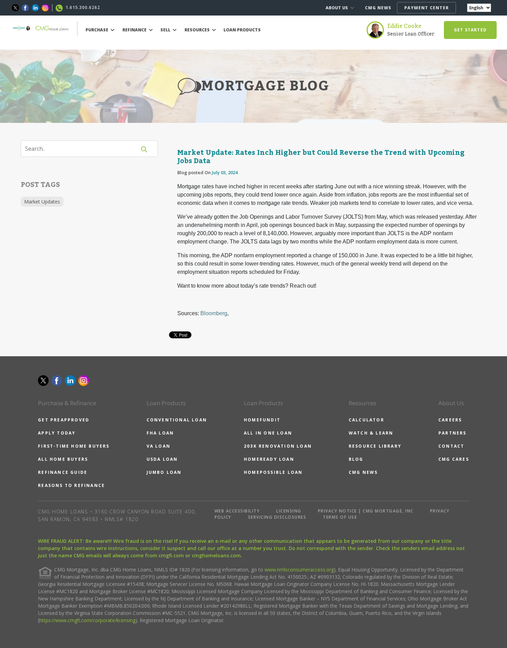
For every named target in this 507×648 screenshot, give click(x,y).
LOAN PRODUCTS (242, 30)
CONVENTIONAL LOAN (177, 420)
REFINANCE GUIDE (62, 472)
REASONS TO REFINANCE (71, 485)
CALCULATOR (366, 420)
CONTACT (451, 446)
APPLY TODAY (57, 433)
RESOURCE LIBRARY (375, 446)
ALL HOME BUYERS (63, 459)
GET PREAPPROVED (63, 420)
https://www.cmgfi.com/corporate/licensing (87, 620)
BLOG (356, 459)
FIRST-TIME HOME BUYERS (73, 446)
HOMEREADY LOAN (269, 459)
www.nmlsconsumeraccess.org (299, 569)
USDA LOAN (162, 459)
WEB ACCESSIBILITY (237, 511)
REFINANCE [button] (135, 30)
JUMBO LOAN (164, 472)
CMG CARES (453, 459)
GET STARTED (470, 30)
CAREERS (450, 420)
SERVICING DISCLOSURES (277, 517)
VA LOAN (158, 446)
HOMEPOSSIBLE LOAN (273, 472)
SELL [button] (165, 30)
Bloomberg (213, 313)
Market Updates (42, 201)
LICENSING (288, 511)
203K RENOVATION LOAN (278, 446)
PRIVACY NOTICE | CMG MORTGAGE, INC (366, 511)
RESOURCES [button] (198, 30)
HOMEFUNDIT (262, 420)
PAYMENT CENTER (426, 8)
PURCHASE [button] (97, 30)
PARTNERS (452, 433)
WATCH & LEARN (371, 433)
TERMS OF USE (340, 517)
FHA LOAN (160, 433)
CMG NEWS (378, 8)
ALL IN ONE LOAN (268, 433)
